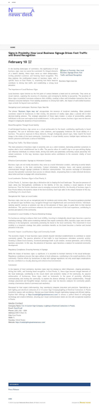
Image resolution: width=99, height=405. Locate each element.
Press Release (13, 389)
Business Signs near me (28, 111)
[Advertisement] (75, 25)
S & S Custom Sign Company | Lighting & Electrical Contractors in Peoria (48, 306)
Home (14, 2)
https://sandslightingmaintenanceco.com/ (43, 294)
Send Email (18, 308)
